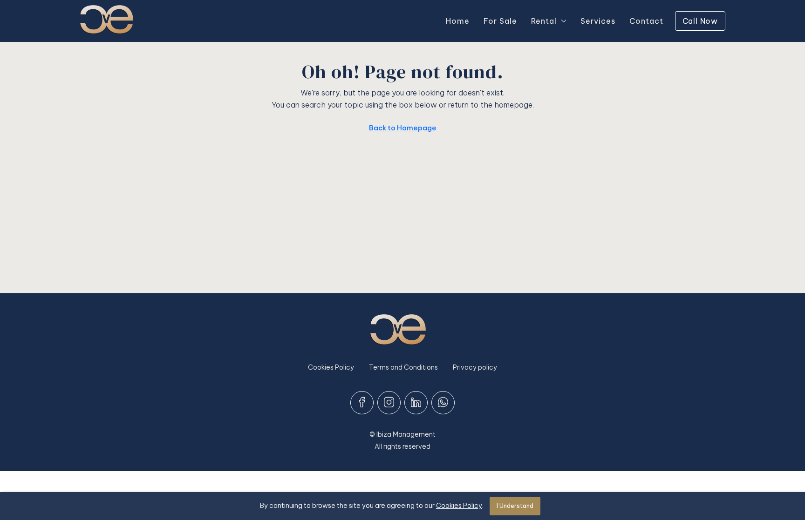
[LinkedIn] (416, 402)
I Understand (515, 505)
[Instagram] (389, 402)
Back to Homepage (403, 127)
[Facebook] (362, 402)
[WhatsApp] (443, 402)
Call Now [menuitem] (700, 21)
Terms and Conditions (403, 367)
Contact (646, 21)
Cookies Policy (331, 367)
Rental (544, 21)
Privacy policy (475, 367)
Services (597, 21)
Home (458, 21)
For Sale (500, 21)
